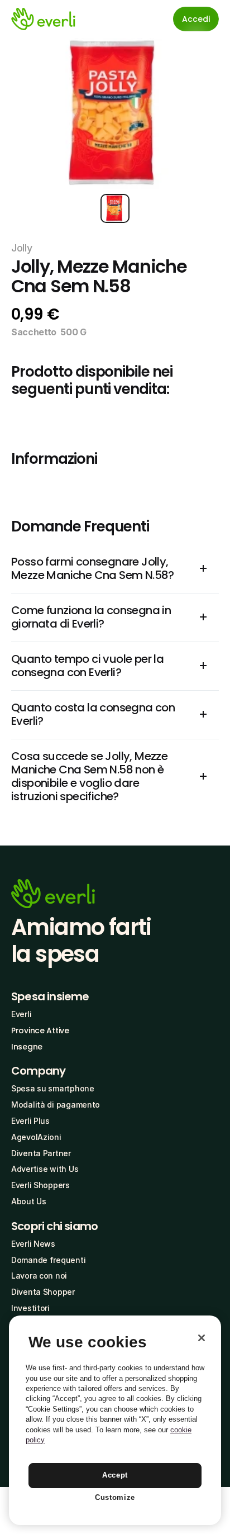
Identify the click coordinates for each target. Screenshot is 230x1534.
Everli (21, 1014)
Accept (115, 1475)
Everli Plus (30, 1120)
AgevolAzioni (36, 1137)
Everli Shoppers (40, 1185)
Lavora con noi (39, 1275)
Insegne (26, 1046)
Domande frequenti (48, 1260)
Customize (115, 1497)
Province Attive (40, 1030)
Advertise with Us (44, 1169)
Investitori (30, 1308)
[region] (115, 1420)
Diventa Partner (41, 1153)
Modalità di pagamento (55, 1104)
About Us (28, 1201)
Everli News (33, 1243)
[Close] (201, 1338)
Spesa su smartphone (52, 1088)
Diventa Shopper (43, 1291)
